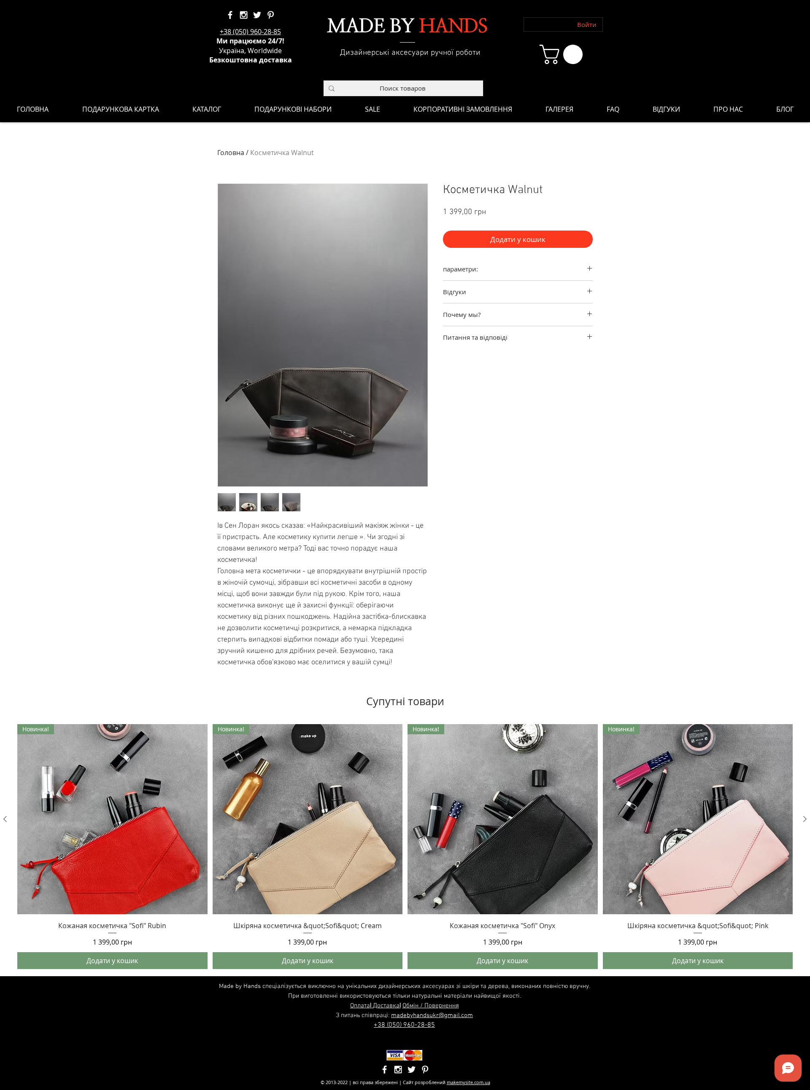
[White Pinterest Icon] (270, 15)
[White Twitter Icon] (257, 15)
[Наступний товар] (805, 819)
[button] (563, 54)
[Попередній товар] (5, 819)
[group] (405, 846)
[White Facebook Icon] (230, 15)
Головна (230, 152)
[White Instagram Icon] (243, 15)
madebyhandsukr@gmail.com (432, 1015)
